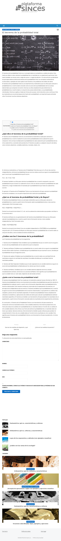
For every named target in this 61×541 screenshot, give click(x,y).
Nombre (4, 363)
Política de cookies (26, 531)
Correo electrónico (8, 370)
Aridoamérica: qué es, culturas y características (26, 430)
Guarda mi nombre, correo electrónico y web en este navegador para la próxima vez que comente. (28, 386)
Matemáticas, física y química (11, 29)
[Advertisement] (29, 19)
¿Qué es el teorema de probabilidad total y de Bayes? (24, 126)
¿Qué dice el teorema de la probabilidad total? (22, 124)
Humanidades (30, 469)
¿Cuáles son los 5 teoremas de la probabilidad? (22, 127)
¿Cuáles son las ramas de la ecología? (22, 445)
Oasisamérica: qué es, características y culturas (26, 423)
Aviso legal (43, 531)
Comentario (5, 341)
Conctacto (5, 531)
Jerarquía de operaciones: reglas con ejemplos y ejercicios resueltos (30, 488)
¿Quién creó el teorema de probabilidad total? (23, 129)
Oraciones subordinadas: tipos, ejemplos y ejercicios (30, 523)
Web (3, 377)
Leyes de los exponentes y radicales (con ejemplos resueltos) (30, 438)
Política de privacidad (38, 537)
